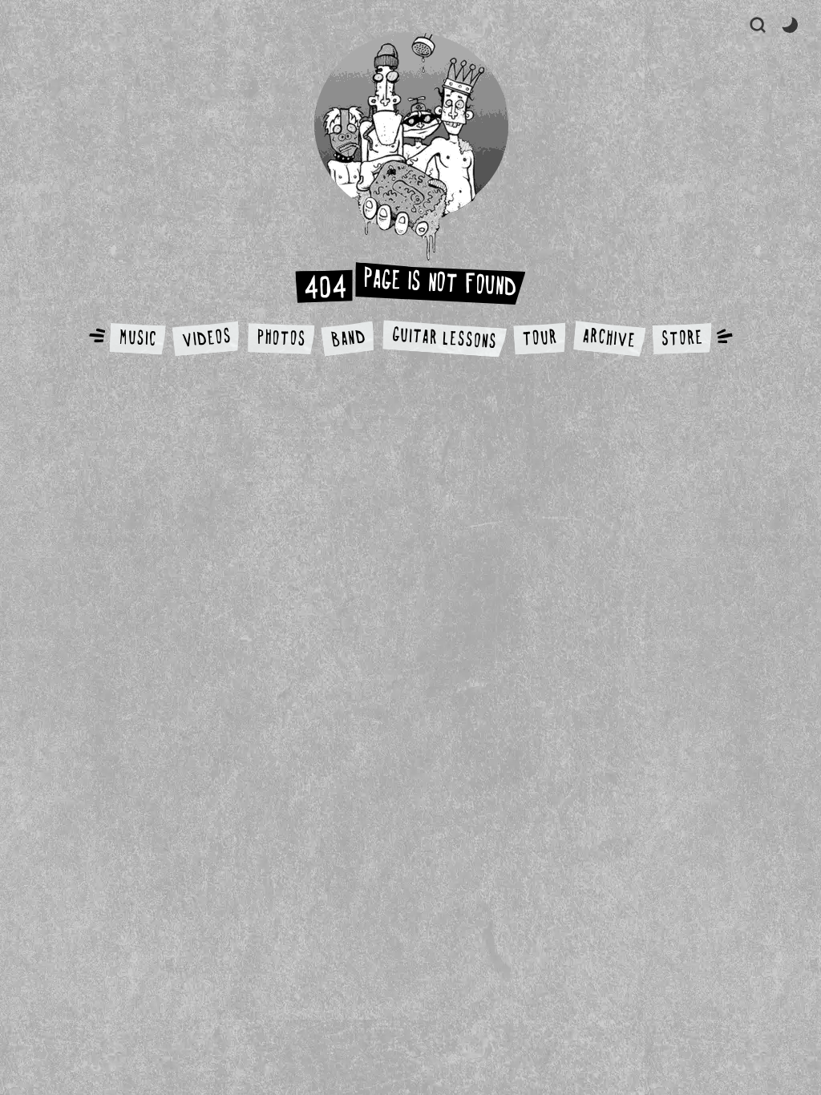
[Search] (757, 25)
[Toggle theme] (789, 24)
